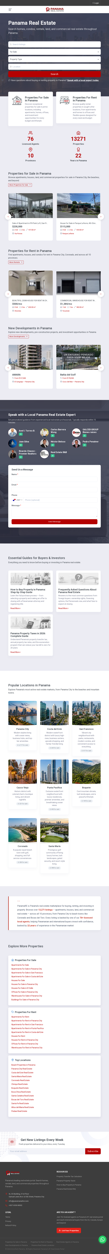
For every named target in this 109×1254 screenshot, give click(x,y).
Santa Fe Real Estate (20, 1103)
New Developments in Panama (16, 1245)
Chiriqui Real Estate (19, 1084)
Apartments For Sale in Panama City (26, 969)
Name (15, 474)
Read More (15, 608)
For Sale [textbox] (13, 52)
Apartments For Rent (20, 1017)
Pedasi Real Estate (19, 1111)
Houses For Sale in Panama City (24, 984)
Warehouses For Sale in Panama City (26, 996)
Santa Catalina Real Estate (22, 1096)
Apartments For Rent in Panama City (26, 1021)
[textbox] (54, 59)
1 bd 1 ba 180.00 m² (73, 307)
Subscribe (92, 1151)
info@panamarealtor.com (19, 1201)
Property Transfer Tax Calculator (69, 1176)
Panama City (22, 729)
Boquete (86, 787)
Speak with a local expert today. (83, 80)
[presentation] (8, 216)
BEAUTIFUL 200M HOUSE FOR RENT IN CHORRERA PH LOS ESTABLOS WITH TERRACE (30, 301)
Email (15, 485)
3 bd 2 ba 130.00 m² (73, 230)
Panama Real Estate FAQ (66, 1189)
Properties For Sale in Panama (37, 99)
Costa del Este (54, 729)
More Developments (17, 337)
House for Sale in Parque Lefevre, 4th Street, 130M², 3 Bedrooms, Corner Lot (78, 223)
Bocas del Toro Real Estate (22, 1100)
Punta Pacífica (54, 787)
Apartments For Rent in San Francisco (27, 1024)
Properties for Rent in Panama (42, 1242)
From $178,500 (68, 378)
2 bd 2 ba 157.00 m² (25, 230)
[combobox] (54, 52)
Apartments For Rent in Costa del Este (27, 1032)
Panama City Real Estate (21, 1069)
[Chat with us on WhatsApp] (102, 1239)
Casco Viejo (23, 787)
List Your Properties (70, 1230)
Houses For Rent (18, 1036)
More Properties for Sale (19, 185)
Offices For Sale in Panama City (24, 992)
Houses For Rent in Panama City (24, 1040)
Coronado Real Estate (20, 1080)
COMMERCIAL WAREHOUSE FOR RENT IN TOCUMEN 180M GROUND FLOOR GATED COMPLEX (78, 301)
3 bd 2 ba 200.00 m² (25, 307)
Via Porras (18, 234)
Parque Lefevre (68, 234)
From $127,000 (20, 378)
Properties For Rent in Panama (85, 99)
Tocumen (66, 311)
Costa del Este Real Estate (22, 1073)
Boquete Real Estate (20, 1088)
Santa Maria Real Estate (21, 1076)
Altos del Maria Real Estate (22, 1107)
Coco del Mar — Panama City (73, 382)
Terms (7, 1217)
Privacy (8, 1221)
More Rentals (14, 262)
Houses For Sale (18, 980)
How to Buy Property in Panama (69, 1185)
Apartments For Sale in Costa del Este (27, 976)
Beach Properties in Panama (23, 1065)
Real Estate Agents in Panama (67, 1242)
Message (16, 505)
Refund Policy (10, 1225)
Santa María (54, 846)
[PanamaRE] (54, 9)
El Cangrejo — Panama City (24, 382)
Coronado (23, 846)
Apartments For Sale (20, 965)
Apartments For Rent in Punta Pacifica (27, 1028)
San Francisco (86, 729)
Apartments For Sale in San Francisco (27, 973)
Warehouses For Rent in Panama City (26, 1048)
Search (54, 74)
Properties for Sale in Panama (16, 1242)
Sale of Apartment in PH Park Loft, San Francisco (30, 223)
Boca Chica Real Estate (21, 1092)
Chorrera (17, 311)
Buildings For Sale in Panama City (25, 1000)
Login (96, 3)
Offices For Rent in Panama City (24, 1044)
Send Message (54, 522)
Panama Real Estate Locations (43, 1245)
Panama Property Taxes (66, 1181)
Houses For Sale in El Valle (22, 988)
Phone (14, 495)
